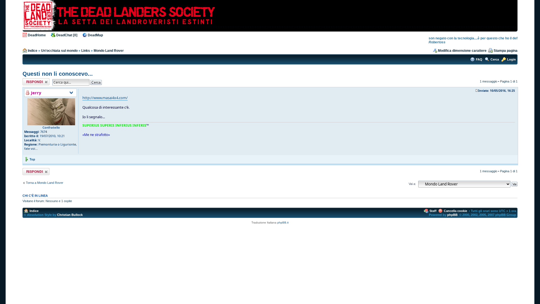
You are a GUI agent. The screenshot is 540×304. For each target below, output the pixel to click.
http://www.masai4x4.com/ (105, 97)
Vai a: (412, 183)
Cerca (494, 59)
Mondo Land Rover (109, 51)
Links (85, 51)
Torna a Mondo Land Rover (44, 182)
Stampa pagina (506, 51)
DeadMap (95, 35)
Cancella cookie (455, 211)
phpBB (452, 214)
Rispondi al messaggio (29, 81)
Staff (432, 211)
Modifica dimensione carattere (462, 51)
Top (32, 159)
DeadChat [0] (66, 35)
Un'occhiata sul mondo (59, 51)
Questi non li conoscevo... (57, 74)
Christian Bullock (70, 214)
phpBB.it (283, 222)
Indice (32, 51)
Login (511, 59)
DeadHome (37, 35)
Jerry (36, 92)
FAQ (479, 59)
